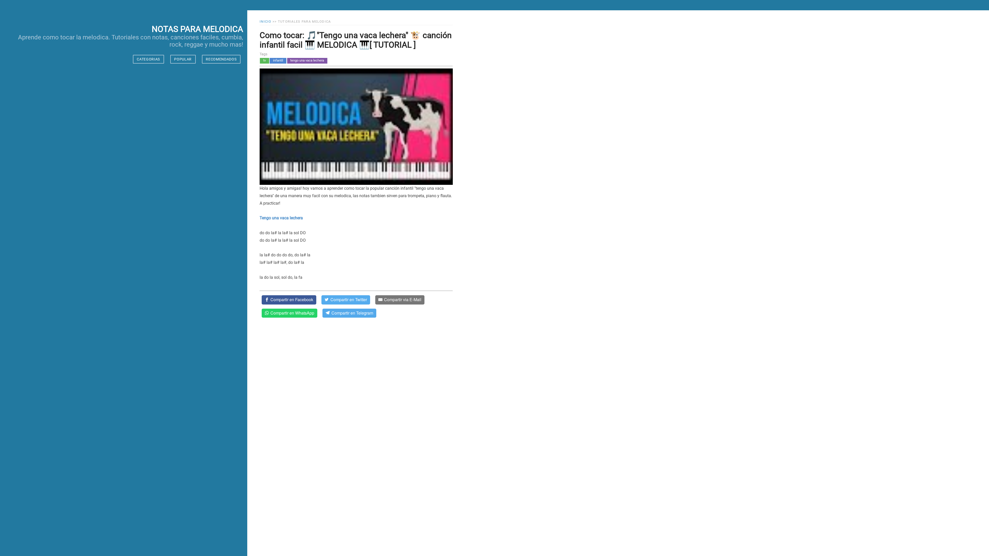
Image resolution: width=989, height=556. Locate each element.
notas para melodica (197, 29)
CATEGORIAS (148, 59)
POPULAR (183, 59)
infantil (278, 60)
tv (264, 60)
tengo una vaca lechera (307, 60)
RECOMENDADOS (221, 59)
